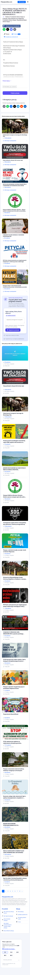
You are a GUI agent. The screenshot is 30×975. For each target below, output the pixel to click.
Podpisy (16, 34)
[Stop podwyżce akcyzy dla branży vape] (15, 155)
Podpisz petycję (15, 93)
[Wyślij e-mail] (11, 29)
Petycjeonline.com (6, 2)
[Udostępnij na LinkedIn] (25, 106)
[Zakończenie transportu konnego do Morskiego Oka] (15, 130)
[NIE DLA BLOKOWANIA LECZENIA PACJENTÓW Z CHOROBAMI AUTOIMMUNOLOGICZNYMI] (15, 180)
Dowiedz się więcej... (9, 949)
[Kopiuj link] (14, 29)
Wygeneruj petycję (14, 330)
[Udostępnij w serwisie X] (7, 29)
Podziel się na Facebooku (13, 26)
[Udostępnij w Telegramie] (18, 106)
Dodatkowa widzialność (11, 37)
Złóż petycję (22, 2)
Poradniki (5, 909)
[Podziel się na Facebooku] (11, 106)
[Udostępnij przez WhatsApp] (4, 29)
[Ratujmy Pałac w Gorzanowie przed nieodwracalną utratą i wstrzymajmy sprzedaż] (15, 281)
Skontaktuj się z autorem (10, 86)
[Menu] (27, 2)
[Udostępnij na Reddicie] (21, 106)
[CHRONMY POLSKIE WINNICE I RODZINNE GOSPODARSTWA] (15, 230)
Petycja (7, 34)
